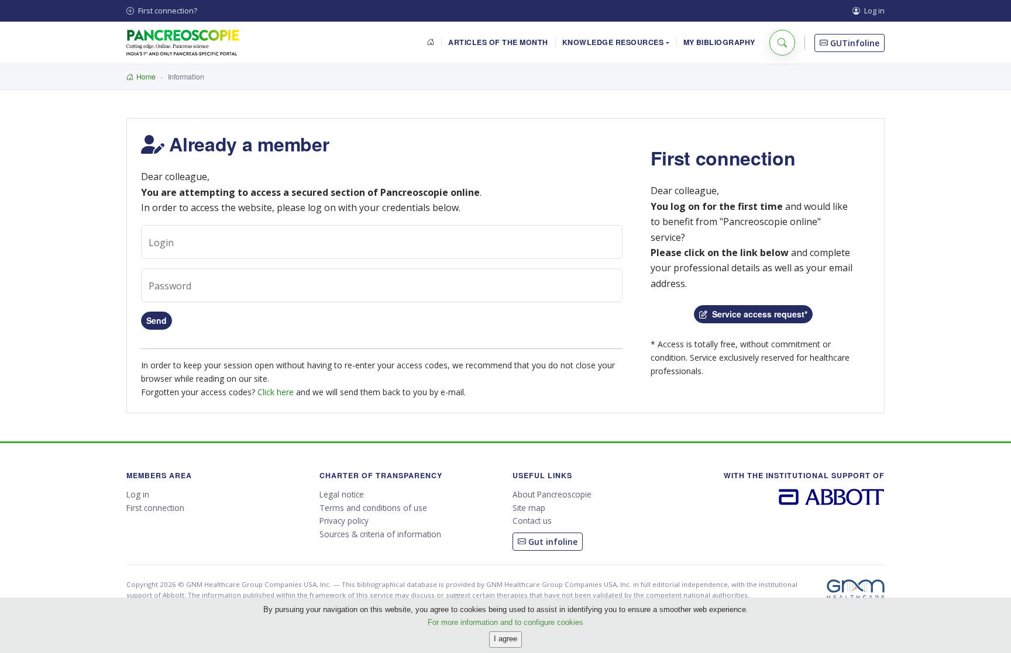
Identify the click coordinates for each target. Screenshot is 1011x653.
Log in (873, 10)
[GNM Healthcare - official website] (856, 589)
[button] (782, 43)
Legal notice (341, 494)
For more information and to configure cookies (505, 621)
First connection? (166, 10)
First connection (155, 507)
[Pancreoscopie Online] (182, 42)
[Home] (430, 43)
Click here (275, 392)
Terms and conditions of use (373, 507)
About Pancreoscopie (552, 494)
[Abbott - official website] (832, 496)
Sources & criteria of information (380, 534)
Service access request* (757, 314)
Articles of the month (498, 42)
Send (156, 320)
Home (146, 76)
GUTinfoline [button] (853, 43)
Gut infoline (551, 541)
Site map (529, 507)
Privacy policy (344, 520)
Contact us (532, 520)
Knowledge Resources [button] (613, 42)
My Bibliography (719, 42)
